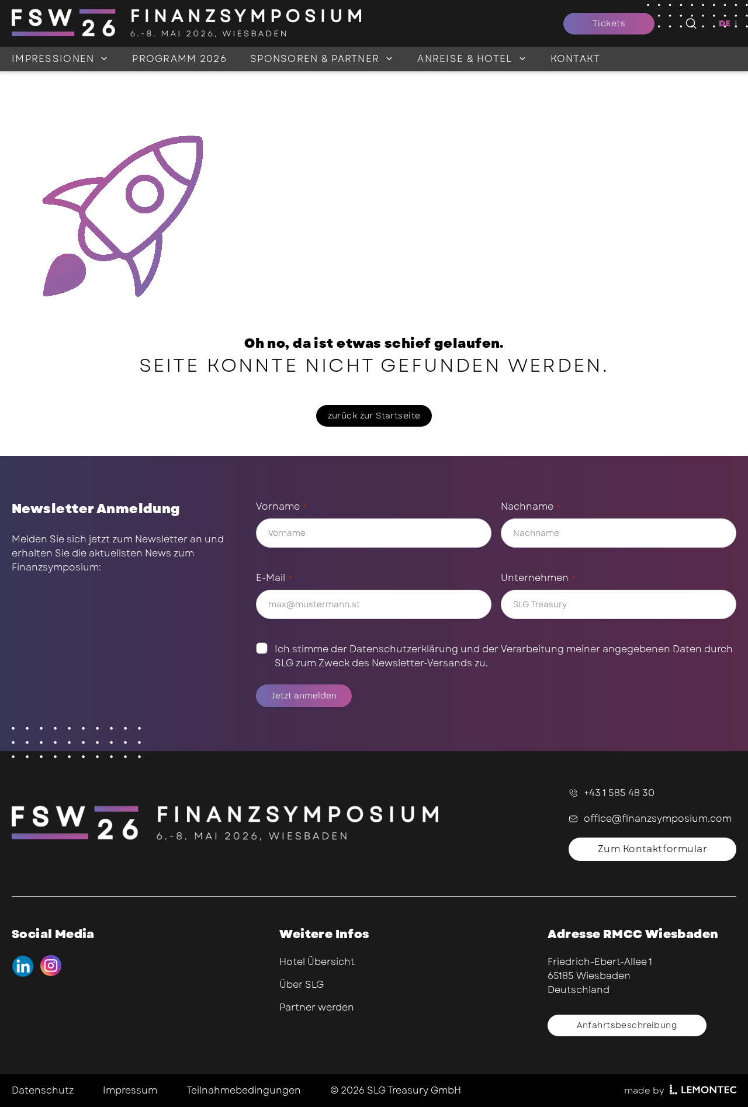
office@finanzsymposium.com (658, 818)
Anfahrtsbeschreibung (627, 1025)
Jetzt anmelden (304, 695)
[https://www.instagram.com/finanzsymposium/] (51, 966)
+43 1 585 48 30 (619, 793)
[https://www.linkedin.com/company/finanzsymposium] (22, 966)
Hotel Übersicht (317, 961)
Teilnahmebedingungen (243, 1090)
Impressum (130, 1090)
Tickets (609, 23)
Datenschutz (43, 1090)
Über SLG (301, 984)
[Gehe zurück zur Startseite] (287, 23)
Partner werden (316, 1007)
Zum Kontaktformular (652, 849)
